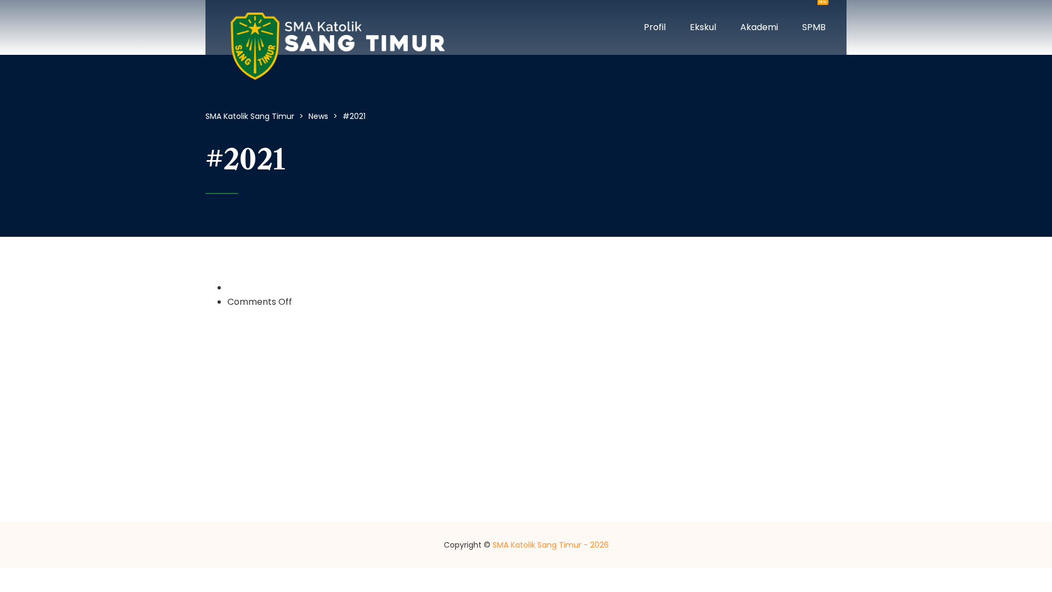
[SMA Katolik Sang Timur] (337, 27)
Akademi (759, 27)
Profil (655, 27)
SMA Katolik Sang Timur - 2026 (551, 544)
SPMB (814, 16)
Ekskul (703, 27)
